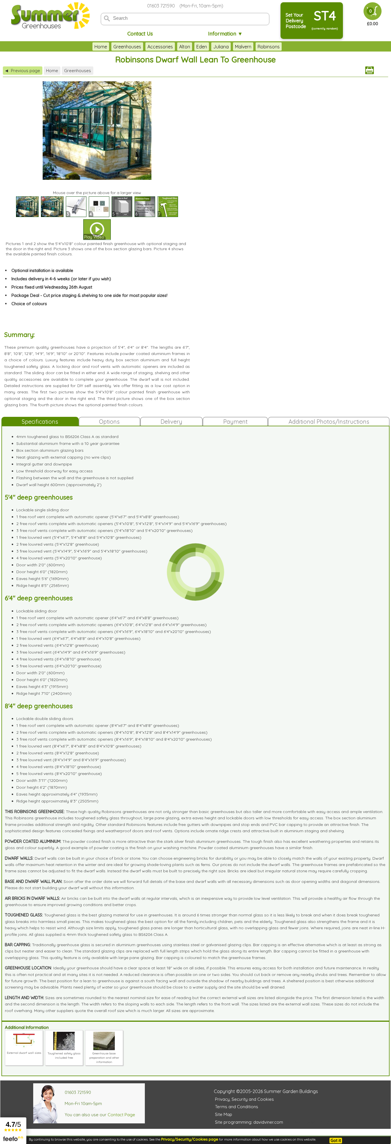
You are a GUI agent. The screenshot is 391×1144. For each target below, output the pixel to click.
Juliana (221, 47)
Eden (201, 47)
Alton (184, 47)
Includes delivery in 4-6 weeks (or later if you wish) (61, 278)
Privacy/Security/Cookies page (189, 1139)
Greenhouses (127, 47)
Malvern (243, 47)
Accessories (160, 47)
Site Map (223, 1114)
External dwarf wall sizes (24, 1053)
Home (100, 47)
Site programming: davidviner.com (249, 1122)
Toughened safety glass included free (64, 1056)
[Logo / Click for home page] (49, 16)
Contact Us (140, 33)
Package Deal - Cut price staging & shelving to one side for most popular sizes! (89, 295)
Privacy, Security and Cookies (244, 1099)
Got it (336, 1140)
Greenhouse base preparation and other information (104, 1058)
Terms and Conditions (236, 1106)
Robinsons (269, 47)
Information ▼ (225, 33)
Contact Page (121, 1114)
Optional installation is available (42, 270)
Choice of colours (29, 303)
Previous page (22, 70)
